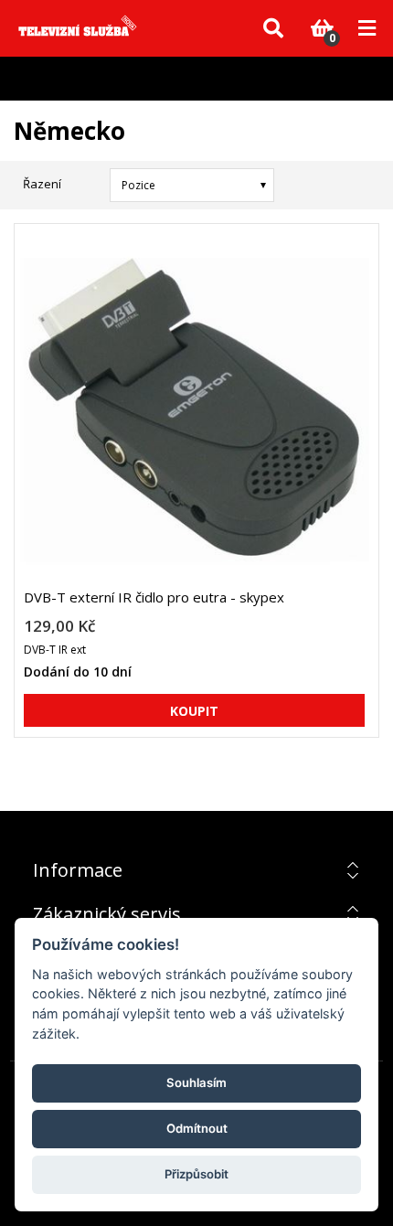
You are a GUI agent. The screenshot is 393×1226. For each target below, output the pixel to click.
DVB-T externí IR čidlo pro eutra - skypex (154, 597)
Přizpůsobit (196, 1174)
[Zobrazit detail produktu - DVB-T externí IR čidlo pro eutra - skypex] (194, 413)
